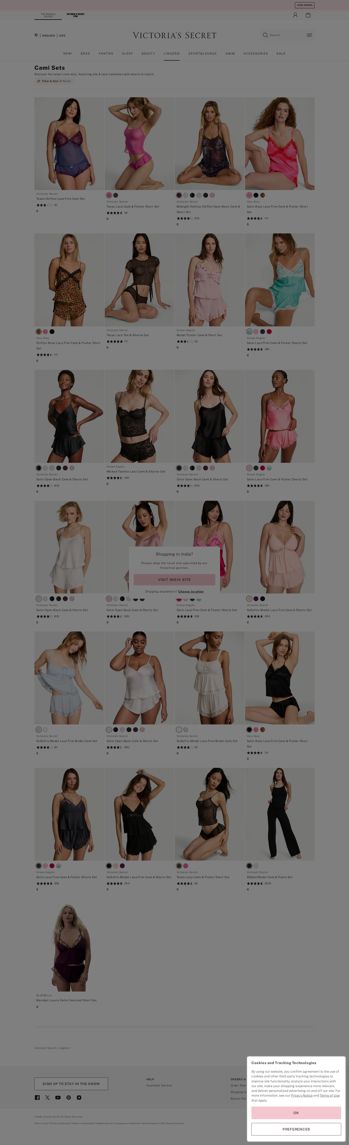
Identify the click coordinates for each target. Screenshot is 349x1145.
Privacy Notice (302, 1095)
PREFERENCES (296, 1129)
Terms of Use (330, 1095)
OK (296, 1113)
